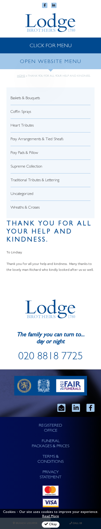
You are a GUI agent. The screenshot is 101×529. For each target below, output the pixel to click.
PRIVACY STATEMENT (50, 475)
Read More (50, 516)
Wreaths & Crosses (25, 208)
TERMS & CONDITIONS (50, 459)
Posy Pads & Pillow (24, 153)
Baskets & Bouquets (25, 99)
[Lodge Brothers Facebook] (90, 408)
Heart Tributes (22, 126)
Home (21, 76)
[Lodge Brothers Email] (61, 408)
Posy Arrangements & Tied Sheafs (37, 140)
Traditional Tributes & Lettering (35, 181)
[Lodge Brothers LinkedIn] (76, 408)
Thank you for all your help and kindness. (49, 232)
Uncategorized (22, 194)
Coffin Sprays (21, 112)
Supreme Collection (26, 167)
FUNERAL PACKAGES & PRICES (50, 444)
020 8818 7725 (50, 357)
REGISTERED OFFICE (50, 428)
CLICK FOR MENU (51, 46)
